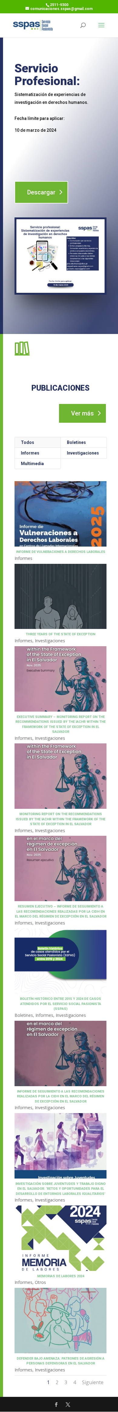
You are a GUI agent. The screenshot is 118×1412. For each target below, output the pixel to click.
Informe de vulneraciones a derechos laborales (60, 552)
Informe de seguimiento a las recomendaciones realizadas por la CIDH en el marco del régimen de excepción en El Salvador (60, 1096)
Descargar (41, 192)
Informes (30, 453)
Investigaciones (83, 453)
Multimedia (32, 463)
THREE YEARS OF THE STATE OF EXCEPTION (60, 634)
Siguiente (92, 1382)
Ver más (82, 413)
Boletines (76, 442)
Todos (27, 442)
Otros (40, 1282)
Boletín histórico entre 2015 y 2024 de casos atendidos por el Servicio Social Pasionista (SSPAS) (60, 1004)
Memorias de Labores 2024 (60, 1276)
